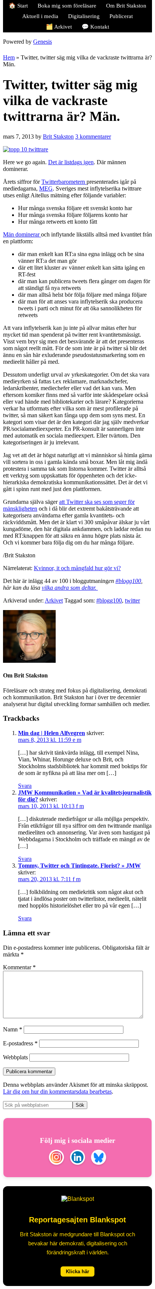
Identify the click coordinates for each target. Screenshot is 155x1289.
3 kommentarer (93, 136)
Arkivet (54, 600)
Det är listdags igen (71, 162)
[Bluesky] (98, 1158)
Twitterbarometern (64, 181)
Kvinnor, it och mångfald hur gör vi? (77, 568)
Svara (25, 786)
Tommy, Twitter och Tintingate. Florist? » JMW (79, 865)
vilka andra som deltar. (70, 587)
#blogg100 (128, 581)
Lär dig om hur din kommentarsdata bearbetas (57, 1091)
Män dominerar (22, 234)
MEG (46, 188)
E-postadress (20, 1043)
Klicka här (77, 1271)
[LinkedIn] (77, 1158)
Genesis (42, 41)
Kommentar (19, 967)
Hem (9, 57)
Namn (12, 1029)
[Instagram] (56, 1158)
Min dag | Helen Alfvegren (51, 733)
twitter (132, 600)
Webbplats (15, 1057)
